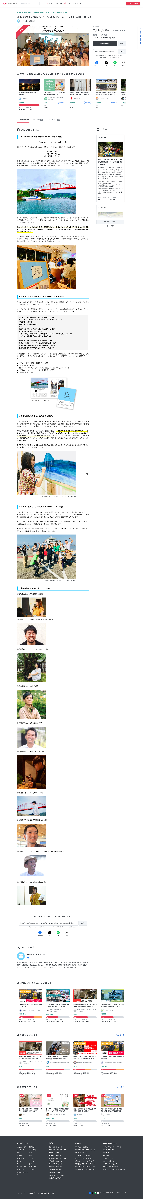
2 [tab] (53, 499)
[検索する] (41, 3)
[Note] (123, 62)
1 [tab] (50, 499)
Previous (18, 474)
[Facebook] (96, 62)
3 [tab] (56, 499)
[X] (106, 62)
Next (87, 474)
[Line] (115, 62)
